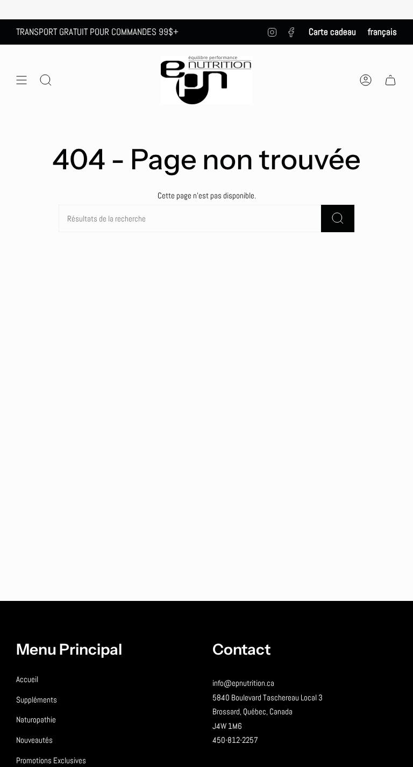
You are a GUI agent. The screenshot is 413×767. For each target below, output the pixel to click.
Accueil (27, 679)
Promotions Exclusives (51, 760)
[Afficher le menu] (21, 80)
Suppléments (36, 699)
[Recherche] (337, 218)
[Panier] (390, 80)
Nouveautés (34, 740)
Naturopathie (36, 719)
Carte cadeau (332, 32)
